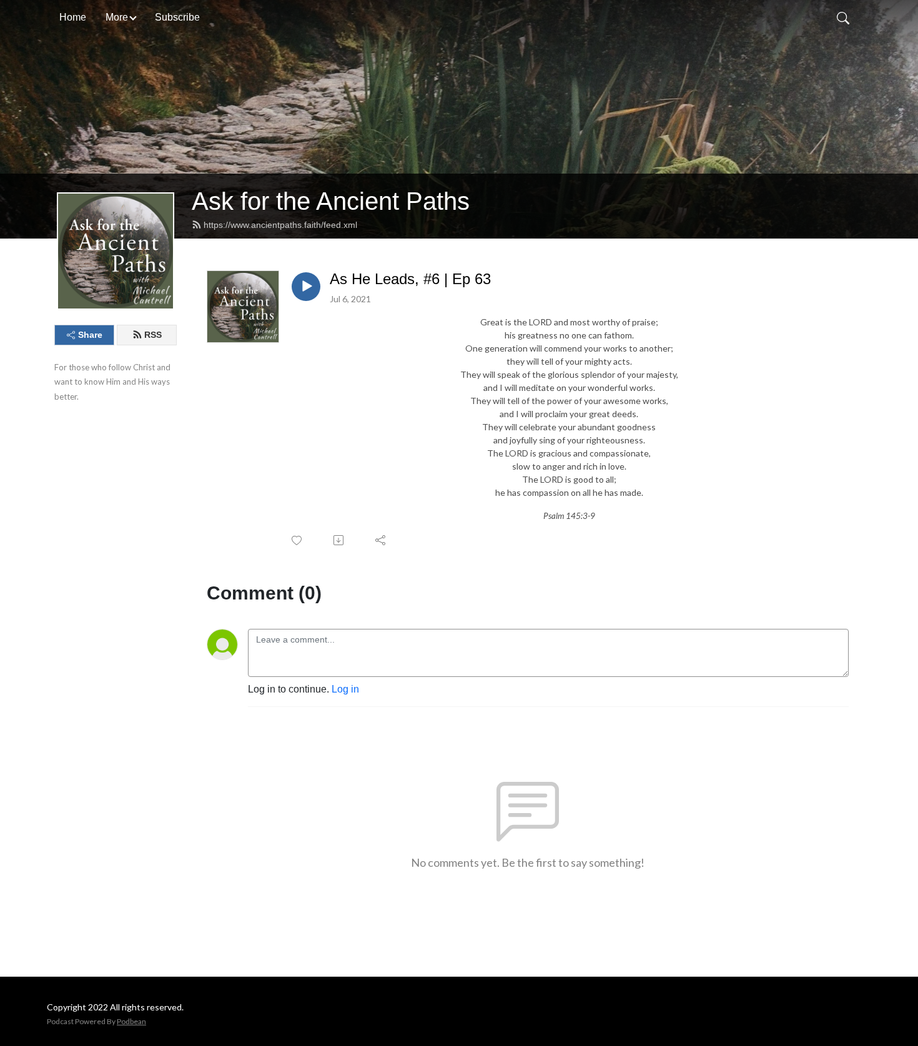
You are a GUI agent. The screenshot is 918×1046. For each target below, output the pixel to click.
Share (90, 335)
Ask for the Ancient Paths (331, 201)
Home (72, 17)
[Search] (843, 17)
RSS (153, 335)
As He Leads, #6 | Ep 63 (410, 278)
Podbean (131, 1021)
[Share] (381, 540)
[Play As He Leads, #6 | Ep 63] (306, 286)
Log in (345, 689)
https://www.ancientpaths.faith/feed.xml (280, 225)
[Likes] (297, 540)
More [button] (117, 17)
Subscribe (177, 17)
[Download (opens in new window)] (339, 540)
